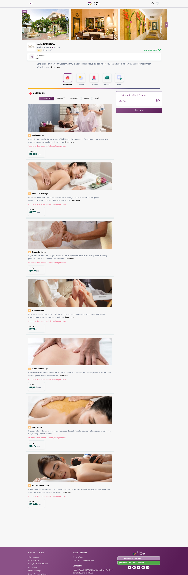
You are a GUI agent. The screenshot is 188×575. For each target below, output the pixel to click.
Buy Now (139, 110)
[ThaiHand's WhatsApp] (147, 567)
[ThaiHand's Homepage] (94, 3)
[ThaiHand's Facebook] (129, 567)
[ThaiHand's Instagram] (134, 567)
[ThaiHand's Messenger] (143, 567)
